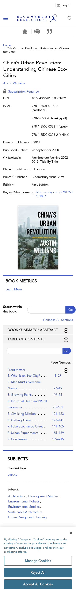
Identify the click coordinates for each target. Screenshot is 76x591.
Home (7, 45)
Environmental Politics (23, 501)
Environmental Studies (23, 507)
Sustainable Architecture (25, 512)
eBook (12, 475)
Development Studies (43, 496)
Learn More (13, 289)
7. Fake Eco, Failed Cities (25, 426)
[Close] (71, 533)
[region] (38, 559)
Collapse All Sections (58, 320)
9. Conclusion (17, 439)
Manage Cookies (38, 561)
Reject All (38, 572)
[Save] (25, 31)
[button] (37, 31)
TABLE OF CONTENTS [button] (26, 339)
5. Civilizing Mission (22, 414)
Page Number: (61, 362)
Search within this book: (12, 309)
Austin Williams (14, 83)
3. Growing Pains (19, 395)
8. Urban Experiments (23, 433)
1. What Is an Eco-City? (24, 375)
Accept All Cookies (38, 584)
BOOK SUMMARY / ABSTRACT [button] (33, 330)
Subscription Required (23, 91)
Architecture (16, 496)
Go (70, 310)
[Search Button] (70, 18)
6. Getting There (19, 420)
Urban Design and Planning (27, 517)
